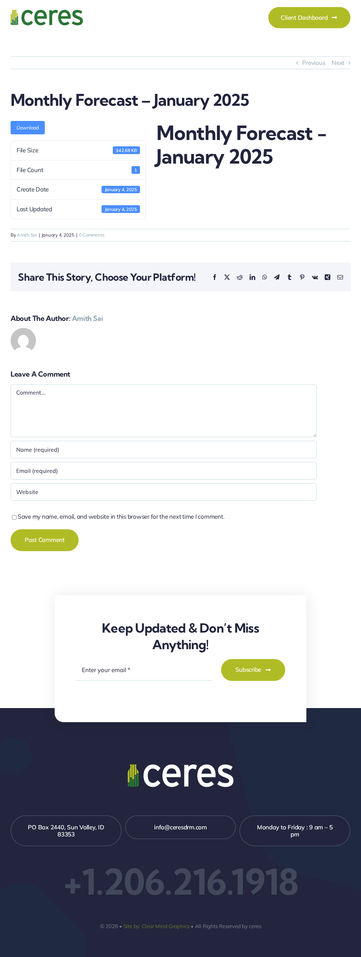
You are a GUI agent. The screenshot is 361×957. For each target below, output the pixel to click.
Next (338, 62)
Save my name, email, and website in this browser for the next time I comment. (121, 516)
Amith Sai (27, 235)
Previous (313, 62)
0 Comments (91, 235)
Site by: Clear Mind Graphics (156, 926)
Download (28, 127)
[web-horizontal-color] (47, 13)
